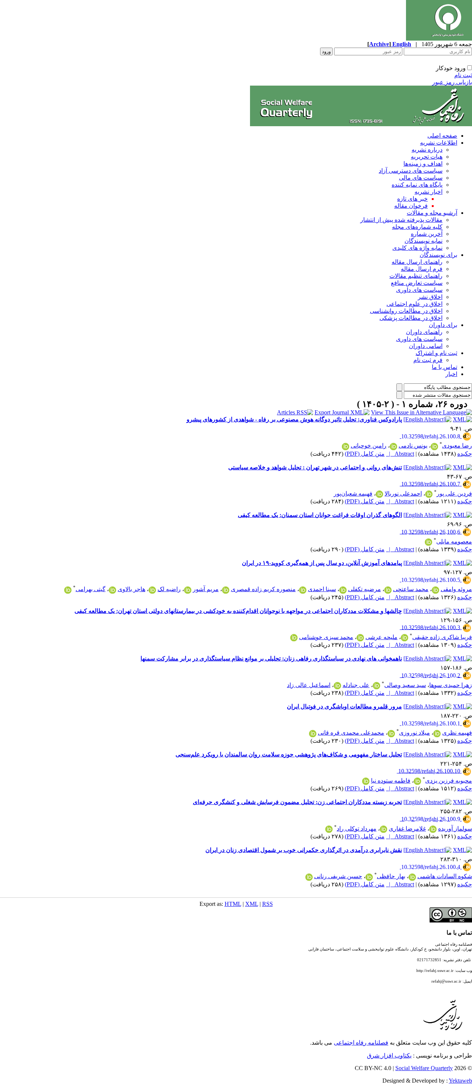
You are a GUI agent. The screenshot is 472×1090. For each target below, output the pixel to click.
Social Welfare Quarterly (424, 1068)
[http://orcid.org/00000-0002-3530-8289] (345, 446)
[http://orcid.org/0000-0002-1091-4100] (429, 494)
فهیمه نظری (457, 732)
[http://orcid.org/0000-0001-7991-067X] (343, 590)
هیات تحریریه (426, 157)
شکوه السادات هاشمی (444, 876)
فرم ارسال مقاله (421, 269)
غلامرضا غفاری (407, 828)
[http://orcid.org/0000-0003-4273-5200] (434, 446)
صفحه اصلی (442, 135)
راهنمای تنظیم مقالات (415, 276)
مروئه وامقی (456, 589)
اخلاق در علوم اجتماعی (414, 304)
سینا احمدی (322, 589)
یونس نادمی (413, 445)
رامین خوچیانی (368, 445)
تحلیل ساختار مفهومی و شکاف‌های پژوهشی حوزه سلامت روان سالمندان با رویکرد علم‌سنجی (289, 754)
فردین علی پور (454, 493)
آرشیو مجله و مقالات (432, 213)
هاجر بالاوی (131, 589)
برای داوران (443, 325)
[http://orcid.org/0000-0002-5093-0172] (294, 637)
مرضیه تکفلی (364, 589)
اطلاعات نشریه (438, 142)
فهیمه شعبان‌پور (353, 493)
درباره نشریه (427, 149)
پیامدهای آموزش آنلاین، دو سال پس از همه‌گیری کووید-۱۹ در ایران (322, 563)
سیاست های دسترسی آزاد (410, 171)
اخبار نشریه (428, 192)
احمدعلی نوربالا (403, 493)
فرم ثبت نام (427, 360)
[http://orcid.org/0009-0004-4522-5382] (112, 590)
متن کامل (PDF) (365, 454)
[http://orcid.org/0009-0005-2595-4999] (365, 781)
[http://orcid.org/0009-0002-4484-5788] (187, 590)
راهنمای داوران (424, 332)
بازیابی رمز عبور (452, 82)
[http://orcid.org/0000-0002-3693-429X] (225, 590)
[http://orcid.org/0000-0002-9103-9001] (68, 590)
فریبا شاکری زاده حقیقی (442, 637)
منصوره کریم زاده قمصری (263, 589)
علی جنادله (356, 685)
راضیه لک (169, 589)
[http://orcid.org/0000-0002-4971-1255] (337, 685)
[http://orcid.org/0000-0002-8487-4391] (376, 685)
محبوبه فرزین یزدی (448, 780)
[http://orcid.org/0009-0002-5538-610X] (152, 590)
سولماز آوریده (455, 828)
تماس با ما (444, 367)
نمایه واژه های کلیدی (417, 248)
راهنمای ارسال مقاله (417, 262)
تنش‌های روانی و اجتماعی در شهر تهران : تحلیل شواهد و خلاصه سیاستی (315, 467)
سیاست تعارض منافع (416, 283)
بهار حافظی (391, 876)
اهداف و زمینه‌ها (422, 164)
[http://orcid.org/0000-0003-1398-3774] (360, 637)
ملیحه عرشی (381, 637)
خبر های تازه (412, 199)
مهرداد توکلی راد (356, 828)
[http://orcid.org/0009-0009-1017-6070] (404, 637)
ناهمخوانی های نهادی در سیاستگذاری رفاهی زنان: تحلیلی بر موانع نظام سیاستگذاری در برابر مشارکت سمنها (271, 658)
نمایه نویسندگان (423, 241)
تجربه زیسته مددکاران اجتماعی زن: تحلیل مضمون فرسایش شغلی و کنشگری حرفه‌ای (297, 802)
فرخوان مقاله (411, 206)
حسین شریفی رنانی (338, 876)
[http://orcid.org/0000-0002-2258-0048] (383, 829)
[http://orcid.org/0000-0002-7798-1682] (379, 494)
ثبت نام (463, 75)
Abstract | (400, 454)
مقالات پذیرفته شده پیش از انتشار (401, 220)
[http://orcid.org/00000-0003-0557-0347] (393, 446)
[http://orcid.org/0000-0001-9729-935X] (329, 829)
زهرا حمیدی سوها (450, 685)
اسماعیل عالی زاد (308, 685)
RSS (267, 904)
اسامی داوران (425, 346)
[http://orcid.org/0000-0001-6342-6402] (428, 542)
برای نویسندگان (438, 255)
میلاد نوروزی (414, 732)
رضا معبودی (457, 445)
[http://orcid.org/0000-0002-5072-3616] (309, 877)
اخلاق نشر (430, 297)
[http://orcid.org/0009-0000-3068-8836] (369, 877)
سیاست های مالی (420, 178)
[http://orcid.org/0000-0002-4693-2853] (433, 829)
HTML (233, 904)
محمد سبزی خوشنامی (326, 637)
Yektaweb (460, 1080)
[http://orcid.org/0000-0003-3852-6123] (391, 733)
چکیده (464, 454)
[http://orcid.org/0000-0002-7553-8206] (302, 590)
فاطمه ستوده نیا (390, 780)
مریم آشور (206, 589)
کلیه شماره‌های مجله (417, 227)
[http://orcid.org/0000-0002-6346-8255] (312, 733)
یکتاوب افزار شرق (389, 1055)
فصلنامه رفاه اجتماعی (361, 1042)
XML (251, 904)
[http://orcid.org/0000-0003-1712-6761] (437, 733)
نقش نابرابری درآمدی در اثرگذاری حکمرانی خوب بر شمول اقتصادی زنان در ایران (303, 850)
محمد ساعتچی (410, 589)
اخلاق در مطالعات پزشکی (410, 318)
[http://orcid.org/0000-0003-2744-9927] (388, 590)
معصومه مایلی (454, 541)
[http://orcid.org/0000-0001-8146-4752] (435, 590)
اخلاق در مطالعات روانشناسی (406, 311)
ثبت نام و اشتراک (436, 353)
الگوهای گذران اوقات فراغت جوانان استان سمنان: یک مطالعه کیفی (320, 515)
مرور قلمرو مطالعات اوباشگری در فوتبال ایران (344, 706)
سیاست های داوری (419, 290)
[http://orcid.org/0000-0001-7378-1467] (417, 781)
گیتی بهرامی (90, 589)
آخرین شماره (426, 234)
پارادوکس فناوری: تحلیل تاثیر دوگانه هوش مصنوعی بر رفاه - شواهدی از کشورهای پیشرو (294, 419)
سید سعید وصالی (405, 685)
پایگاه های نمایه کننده (417, 185)
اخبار (451, 374)
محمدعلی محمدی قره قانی (351, 732)
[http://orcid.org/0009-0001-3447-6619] (412, 877)
